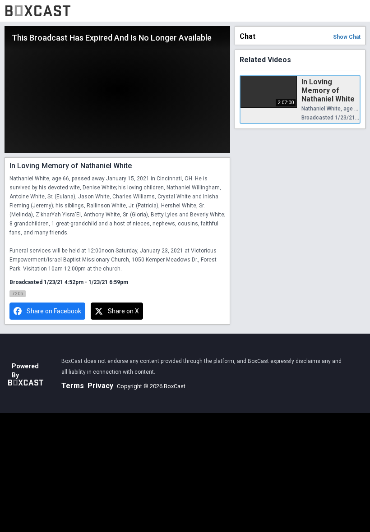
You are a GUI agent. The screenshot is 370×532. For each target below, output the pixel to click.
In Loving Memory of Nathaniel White (328, 90)
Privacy (100, 385)
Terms (72, 385)
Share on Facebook (54, 311)
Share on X (123, 311)
